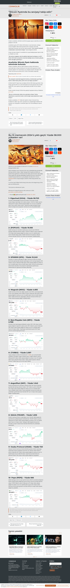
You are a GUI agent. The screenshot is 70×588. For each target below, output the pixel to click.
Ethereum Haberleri (39, 568)
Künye (23, 564)
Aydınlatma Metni (55, 567)
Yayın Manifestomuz (25, 565)
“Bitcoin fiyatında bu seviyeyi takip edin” (35, 524)
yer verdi (10, 92)
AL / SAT (57, 3)
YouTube (51, 27)
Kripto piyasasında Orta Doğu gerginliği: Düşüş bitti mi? (16, 524)
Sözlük (50, 5)
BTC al (53, 40)
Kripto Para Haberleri (13, 10)
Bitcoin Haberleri (38, 566)
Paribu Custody (38, 564)
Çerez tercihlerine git (40, 585)
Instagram (46, 24)
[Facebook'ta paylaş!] (30, 115)
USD (55, 37)
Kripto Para (20, 118)
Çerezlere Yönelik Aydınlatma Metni (28, 568)
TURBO (29, 355)
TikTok (60, 24)
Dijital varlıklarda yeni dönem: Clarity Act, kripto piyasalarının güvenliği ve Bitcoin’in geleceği (53, 49)
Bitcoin (11, 118)
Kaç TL (38, 5)
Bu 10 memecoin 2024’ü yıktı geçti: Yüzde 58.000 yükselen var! (16, 123)
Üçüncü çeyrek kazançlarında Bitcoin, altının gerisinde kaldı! (35, 123)
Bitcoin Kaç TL (38, 570)
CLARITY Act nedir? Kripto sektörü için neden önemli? (53, 65)
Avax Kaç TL (38, 573)
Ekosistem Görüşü (55, 6)
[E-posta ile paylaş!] (39, 115)
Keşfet (42, 5)
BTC (19, 100)
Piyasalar (29, 5)
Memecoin (18, 520)
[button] (59, 533)
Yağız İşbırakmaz (16, 139)
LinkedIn (51, 24)
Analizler (34, 5)
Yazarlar (46, 5)
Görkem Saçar (11, 553)
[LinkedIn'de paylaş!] (21, 115)
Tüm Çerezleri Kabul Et (50, 585)
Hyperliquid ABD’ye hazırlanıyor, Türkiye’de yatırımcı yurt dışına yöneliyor (53, 59)
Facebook (55, 24)
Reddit (60, 27)
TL (53, 37)
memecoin (35, 166)
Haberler (24, 5)
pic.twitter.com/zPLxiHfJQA (15, 192)
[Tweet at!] (13, 115)
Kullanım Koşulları (25, 566)
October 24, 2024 (30, 194)
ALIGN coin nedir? (51, 62)
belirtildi (19, 73)
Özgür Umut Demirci (17, 14)
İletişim (23, 569)
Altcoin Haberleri (12, 133)
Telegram (55, 27)
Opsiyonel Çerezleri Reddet (62, 585)
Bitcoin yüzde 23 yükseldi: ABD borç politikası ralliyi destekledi (25, 76)
